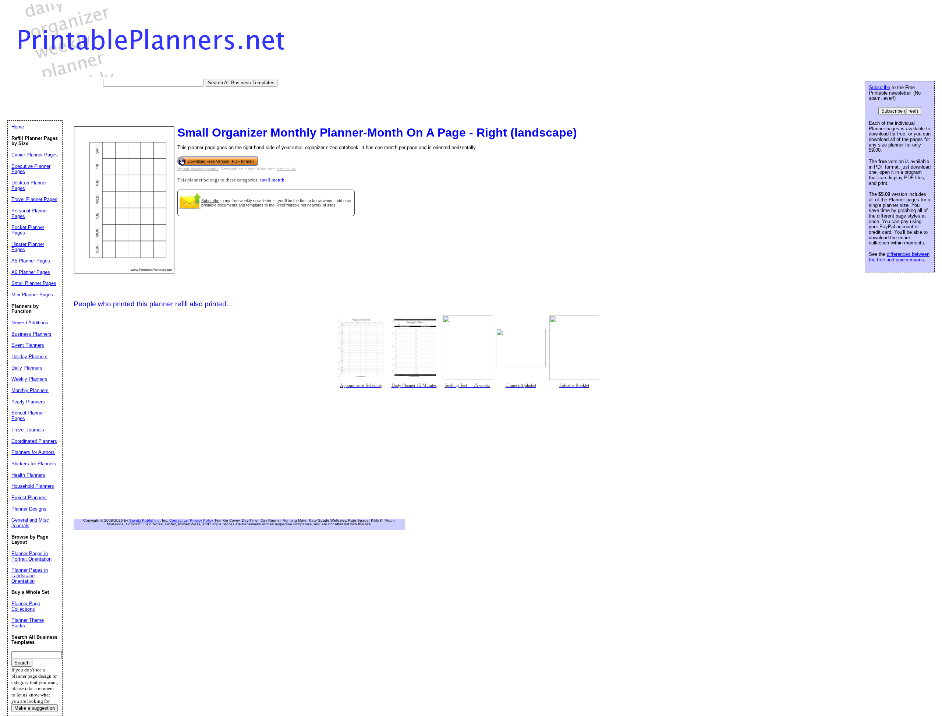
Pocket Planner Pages (27, 230)
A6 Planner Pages (30, 272)
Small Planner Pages (33, 283)
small (265, 180)
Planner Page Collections (25, 606)
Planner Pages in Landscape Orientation (29, 575)
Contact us (178, 520)
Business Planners (31, 334)
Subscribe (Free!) (899, 111)
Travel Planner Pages (34, 199)
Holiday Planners (29, 356)
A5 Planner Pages (30, 261)
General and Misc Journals (30, 522)
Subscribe (210, 200)
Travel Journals (27, 430)
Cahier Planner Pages (34, 155)
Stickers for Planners (33, 463)
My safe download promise (198, 169)
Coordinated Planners (34, 441)
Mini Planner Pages (32, 294)
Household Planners (32, 486)
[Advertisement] (141, 103)
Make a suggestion (34, 708)
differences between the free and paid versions (899, 256)
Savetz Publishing (144, 520)
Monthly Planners (30, 390)
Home (17, 127)
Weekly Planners (29, 379)
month (278, 180)
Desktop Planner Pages (29, 185)
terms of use (286, 169)
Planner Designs (28, 509)
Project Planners (29, 497)
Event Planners (27, 345)
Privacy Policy (201, 520)
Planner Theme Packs (27, 622)
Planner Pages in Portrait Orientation (31, 556)
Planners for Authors (33, 452)
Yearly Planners (28, 402)
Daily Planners (26, 368)
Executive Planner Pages (30, 168)
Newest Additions (29, 322)
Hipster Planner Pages (27, 247)
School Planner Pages (27, 415)
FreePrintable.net (291, 205)
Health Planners (28, 475)
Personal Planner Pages (29, 213)
